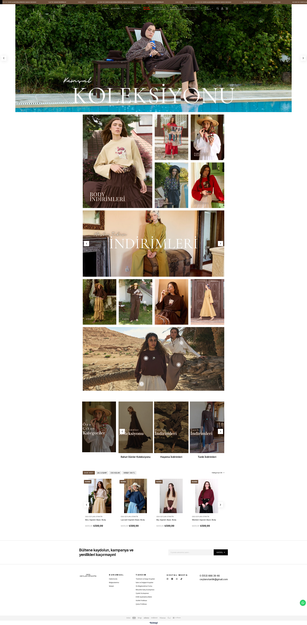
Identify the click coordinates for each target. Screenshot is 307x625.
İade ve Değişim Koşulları (144, 582)
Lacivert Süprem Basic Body (133, 520)
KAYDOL (220, 552)
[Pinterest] (172, 579)
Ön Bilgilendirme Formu (144, 586)
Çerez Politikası (141, 604)
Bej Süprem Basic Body (166, 520)
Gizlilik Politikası (141, 600)
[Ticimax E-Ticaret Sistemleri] (153, 623)
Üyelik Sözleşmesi (142, 593)
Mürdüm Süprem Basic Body (204, 520)
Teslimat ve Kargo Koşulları (145, 579)
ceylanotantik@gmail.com (214, 579)
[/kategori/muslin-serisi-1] (153, 243)
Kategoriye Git (217, 473)
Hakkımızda (113, 579)
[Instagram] (167, 579)
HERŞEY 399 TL (129, 473)
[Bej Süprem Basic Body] (171, 496)
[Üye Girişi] (222, 8)
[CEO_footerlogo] (88, 575)
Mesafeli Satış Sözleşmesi (145, 590)
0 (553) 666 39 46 (210, 575)
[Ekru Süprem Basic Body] (100, 496)
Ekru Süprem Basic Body (95, 520)
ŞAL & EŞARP (102, 473)
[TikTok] (181, 579)
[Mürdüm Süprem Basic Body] (207, 496)
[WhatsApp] (177, 579)
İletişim (111, 586)
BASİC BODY (88, 473)
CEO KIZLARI (115, 473)
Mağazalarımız (114, 582)
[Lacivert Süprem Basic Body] (135, 496)
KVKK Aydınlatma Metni (144, 597)
